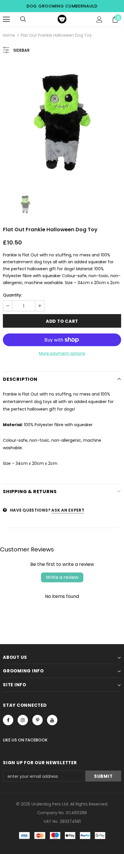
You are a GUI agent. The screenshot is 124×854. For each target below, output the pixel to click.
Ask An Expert (67, 510)
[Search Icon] (23, 19)
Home (9, 35)
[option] (62, 122)
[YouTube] (52, 720)
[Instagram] (23, 720)
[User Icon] (99, 19)
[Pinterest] (37, 720)
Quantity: (12, 295)
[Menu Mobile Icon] (6, 19)
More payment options (62, 353)
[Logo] (62, 19)
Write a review (62, 577)
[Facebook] (8, 720)
